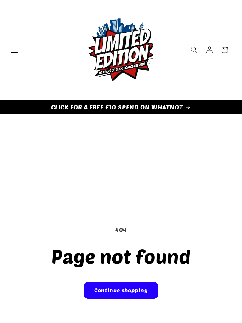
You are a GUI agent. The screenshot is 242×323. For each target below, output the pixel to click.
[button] (14, 49)
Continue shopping (121, 290)
